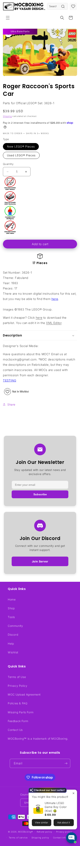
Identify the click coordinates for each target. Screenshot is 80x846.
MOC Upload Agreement (24, 694)
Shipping (7, 116)
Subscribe (40, 494)
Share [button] (11, 404)
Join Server (40, 561)
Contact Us (15, 729)
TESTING (9, 380)
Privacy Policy (17, 685)
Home (12, 599)
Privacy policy (64, 831)
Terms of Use (17, 677)
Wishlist (13, 652)
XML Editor (53, 323)
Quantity (8, 163)
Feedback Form (18, 721)
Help (11, 643)
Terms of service (18, 837)
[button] (7, 17)
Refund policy (44, 831)
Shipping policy (40, 837)
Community (15, 625)
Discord (13, 634)
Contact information (64, 837)
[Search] (62, 6)
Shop (11, 608)
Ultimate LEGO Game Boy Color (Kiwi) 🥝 (56, 806)
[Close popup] (73, 793)
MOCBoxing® (25, 831)
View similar (41, 822)
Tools (11, 617)
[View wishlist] (73, 6)
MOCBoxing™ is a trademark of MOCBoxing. (38, 738)
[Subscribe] (66, 763)
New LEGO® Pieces (21, 146)
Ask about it (63, 822)
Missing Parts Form (21, 712)
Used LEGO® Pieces (21, 155)
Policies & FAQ (17, 703)
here (54, 299)
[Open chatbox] (71, 837)
